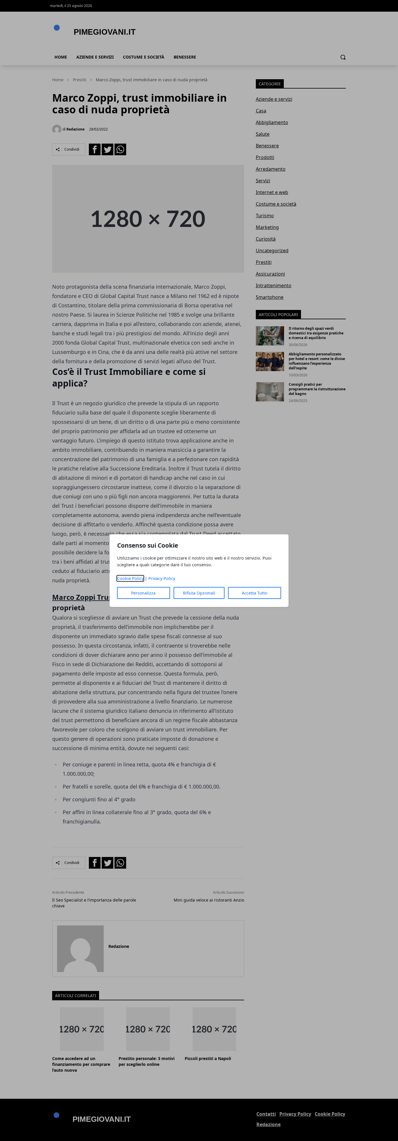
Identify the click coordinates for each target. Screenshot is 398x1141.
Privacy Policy (161, 578)
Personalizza (143, 593)
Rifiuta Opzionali (199, 593)
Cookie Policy (130, 578)
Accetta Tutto (254, 593)
